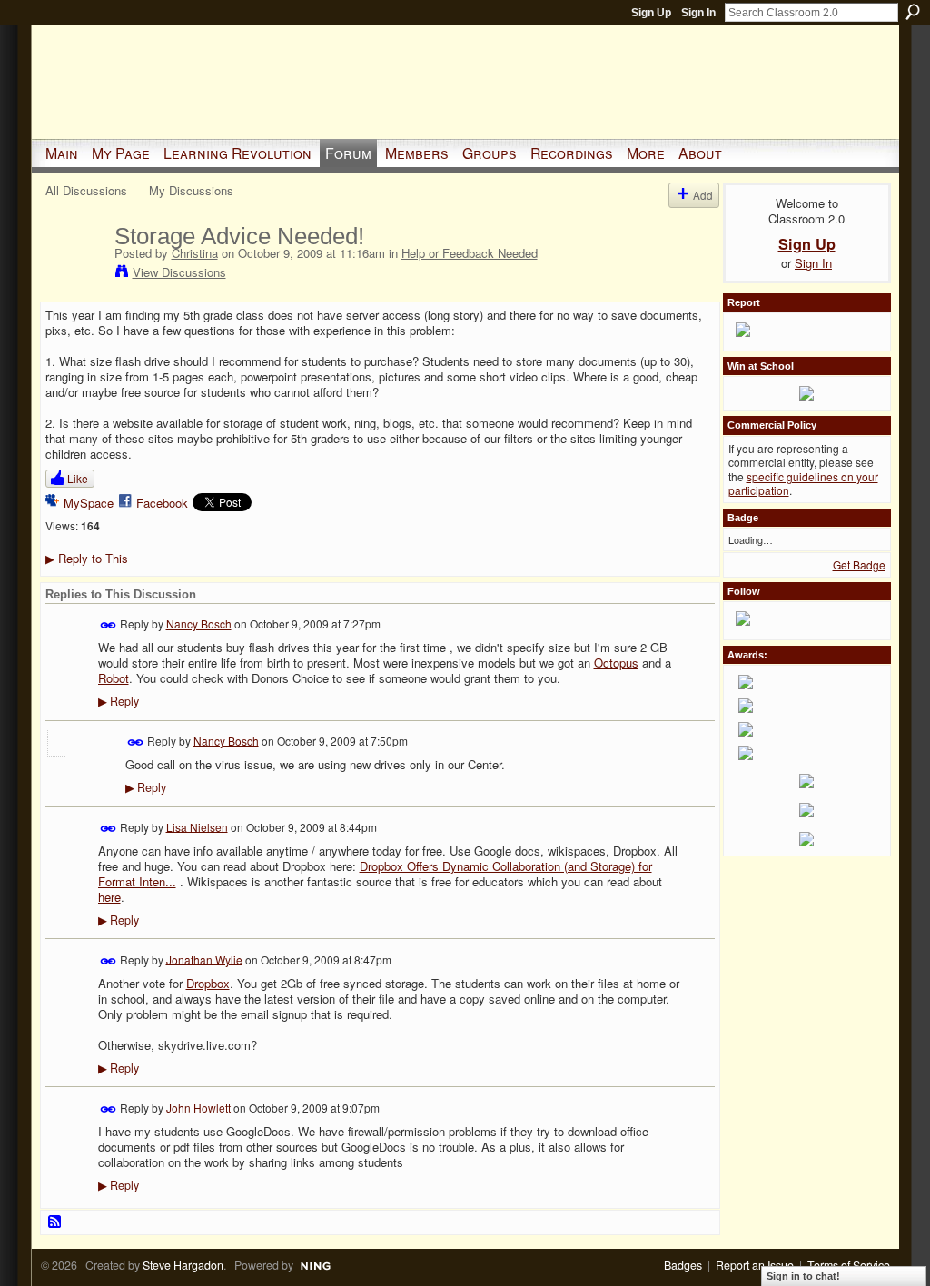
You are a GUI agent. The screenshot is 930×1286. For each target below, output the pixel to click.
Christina (195, 253)
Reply (118, 701)
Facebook (162, 502)
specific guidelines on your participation (803, 484)
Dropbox (208, 983)
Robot (113, 678)
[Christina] (74, 274)
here (109, 896)
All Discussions (86, 190)
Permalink (108, 625)
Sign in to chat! (803, 1276)
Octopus (616, 662)
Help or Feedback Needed (469, 253)
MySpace (89, 502)
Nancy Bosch (199, 623)
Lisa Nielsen (197, 826)
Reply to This (86, 558)
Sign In (698, 12)
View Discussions (179, 272)
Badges (683, 1265)
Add (703, 195)
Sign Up (651, 12)
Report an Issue (755, 1265)
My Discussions (191, 190)
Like (77, 478)
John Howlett (198, 1106)
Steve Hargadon (183, 1265)
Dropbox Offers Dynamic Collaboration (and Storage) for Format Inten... (375, 873)
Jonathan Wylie (204, 958)
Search (912, 12)
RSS (55, 1222)
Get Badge (859, 564)
